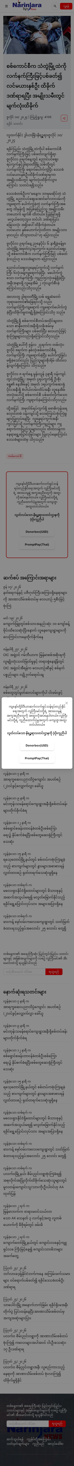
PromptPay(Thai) (37, 758)
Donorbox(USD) (37, 745)
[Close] (66, 703)
